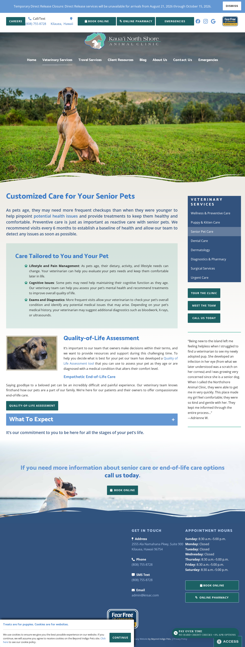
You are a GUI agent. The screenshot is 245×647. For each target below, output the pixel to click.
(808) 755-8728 (35, 24)
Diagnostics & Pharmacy (208, 259)
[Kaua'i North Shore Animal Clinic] (122, 42)
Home (31, 60)
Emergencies (208, 60)
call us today (122, 476)
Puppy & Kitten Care (205, 222)
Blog (143, 60)
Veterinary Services (57, 60)
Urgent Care (199, 277)
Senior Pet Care (202, 231)
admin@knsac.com (145, 595)
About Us (160, 60)
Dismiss (232, 5)
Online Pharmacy (137, 21)
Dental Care (199, 241)
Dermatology (200, 250)
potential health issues (56, 216)
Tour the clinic (204, 293)
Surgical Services (203, 268)
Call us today (204, 318)
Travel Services (90, 60)
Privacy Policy (180, 638)
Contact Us (182, 60)
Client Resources (120, 60)
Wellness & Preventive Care (210, 213)
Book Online (98, 21)
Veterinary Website (138, 638)
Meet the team (204, 305)
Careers (15, 21)
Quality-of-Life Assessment (32, 405)
